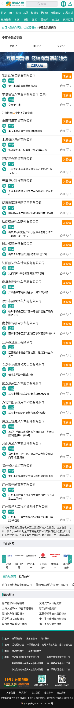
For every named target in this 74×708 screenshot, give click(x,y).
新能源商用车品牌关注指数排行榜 (27, 663)
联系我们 (23, 693)
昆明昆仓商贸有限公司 (17, 158)
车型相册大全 (34, 651)
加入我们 (36, 693)
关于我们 (10, 693)
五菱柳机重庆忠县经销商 (52, 613)
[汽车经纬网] (23, 685)
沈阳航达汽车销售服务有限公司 (23, 262)
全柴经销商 (30, 27)
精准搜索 (45, 638)
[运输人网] (15, 4)
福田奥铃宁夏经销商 (50, 624)
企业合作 (48, 693)
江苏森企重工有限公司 (17, 342)
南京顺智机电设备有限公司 (20, 323)
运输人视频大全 (49, 645)
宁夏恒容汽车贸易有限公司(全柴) (24, 94)
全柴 (11, 80)
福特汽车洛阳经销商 (13, 613)
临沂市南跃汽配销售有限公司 (22, 202)
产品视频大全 (33, 645)
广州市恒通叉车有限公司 (18, 484)
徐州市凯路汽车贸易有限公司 (22, 301)
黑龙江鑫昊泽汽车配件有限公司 (23, 421)
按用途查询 (31, 638)
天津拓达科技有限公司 (17, 180)
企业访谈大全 (65, 645)
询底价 (67, 76)
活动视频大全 (18, 645)
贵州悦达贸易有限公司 (17, 465)
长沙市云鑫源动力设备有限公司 (23, 364)
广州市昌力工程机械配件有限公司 (25, 506)
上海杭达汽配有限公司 (17, 139)
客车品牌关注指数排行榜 (58, 657)
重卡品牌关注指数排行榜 (58, 663)
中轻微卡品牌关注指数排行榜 (25, 657)
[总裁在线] (10, 685)
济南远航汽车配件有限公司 (20, 221)
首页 (4, 27)
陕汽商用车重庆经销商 (14, 624)
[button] (4, 559)
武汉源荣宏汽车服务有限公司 (22, 383)
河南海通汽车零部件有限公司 (22, 443)
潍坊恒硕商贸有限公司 (17, 243)
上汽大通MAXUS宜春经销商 (17, 608)
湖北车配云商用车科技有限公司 (23, 402)
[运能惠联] (16, 679)
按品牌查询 (17, 638)
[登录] (70, 4)
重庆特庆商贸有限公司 (17, 120)
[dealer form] (37, 61)
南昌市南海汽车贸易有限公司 (22, 281)
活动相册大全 (18, 651)
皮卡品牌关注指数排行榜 (58, 669)
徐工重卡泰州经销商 (13, 603)
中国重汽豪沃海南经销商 (52, 618)
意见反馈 (61, 693)
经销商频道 (15, 27)
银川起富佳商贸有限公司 (18, 75)
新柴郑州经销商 (48, 608)
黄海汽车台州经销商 (50, 603)
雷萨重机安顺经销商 (13, 618)
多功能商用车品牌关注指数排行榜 (27, 669)
